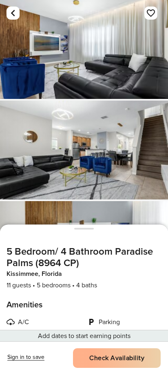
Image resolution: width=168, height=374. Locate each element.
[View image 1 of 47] (84, 49)
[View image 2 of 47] (84, 150)
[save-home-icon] (150, 13)
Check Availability (116, 358)
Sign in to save (25, 357)
